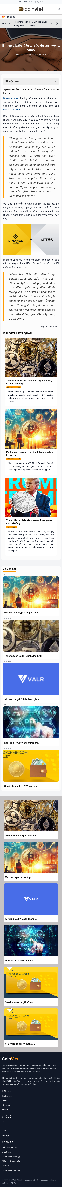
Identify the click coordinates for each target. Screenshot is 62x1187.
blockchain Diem (11, 109)
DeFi (4, 1121)
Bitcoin (5, 1100)
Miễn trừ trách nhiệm (11, 1161)
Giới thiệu (6, 1152)
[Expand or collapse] (55, 81)
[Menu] (4, 9)
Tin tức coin (7, 1096)
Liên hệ (5, 1166)
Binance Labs (10, 98)
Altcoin (5, 1110)
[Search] (59, 9)
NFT (4, 1126)
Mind (44, 54)
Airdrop (5, 1135)
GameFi (5, 1131)
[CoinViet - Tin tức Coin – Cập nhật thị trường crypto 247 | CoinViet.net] (31, 9)
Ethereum (6, 1105)
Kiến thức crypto (9, 1147)
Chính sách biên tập (11, 1156)
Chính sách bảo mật (11, 1170)
